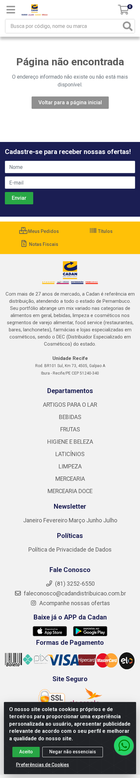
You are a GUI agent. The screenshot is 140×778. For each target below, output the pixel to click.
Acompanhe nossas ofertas (74, 603)
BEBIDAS (70, 417)
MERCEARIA (70, 479)
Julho (110, 520)
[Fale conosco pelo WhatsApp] (123, 745)
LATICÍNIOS (70, 454)
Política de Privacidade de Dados (70, 549)
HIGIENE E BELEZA (70, 442)
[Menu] (11, 10)
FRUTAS (70, 429)
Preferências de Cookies (42, 764)
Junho (94, 520)
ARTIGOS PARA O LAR (70, 405)
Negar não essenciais (72, 751)
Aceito (26, 751)
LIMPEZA (70, 466)
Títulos (105, 231)
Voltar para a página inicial (70, 102)
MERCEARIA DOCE (70, 491)
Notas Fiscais (43, 244)
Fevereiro (56, 520)
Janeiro (33, 520)
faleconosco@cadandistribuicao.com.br (74, 593)
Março (77, 520)
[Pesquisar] (127, 26)
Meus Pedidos (43, 231)
